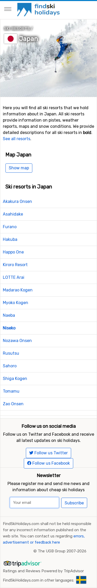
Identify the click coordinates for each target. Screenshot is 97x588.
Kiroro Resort (15, 264)
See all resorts (16, 138)
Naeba (9, 315)
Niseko (9, 327)
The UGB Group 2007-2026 (62, 551)
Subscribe (74, 502)
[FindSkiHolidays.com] (39, 9)
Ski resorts (17, 29)
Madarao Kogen (18, 290)
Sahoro (10, 365)
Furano (10, 226)
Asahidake (13, 214)
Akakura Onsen (17, 201)
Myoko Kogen (15, 302)
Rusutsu (11, 353)
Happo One (13, 252)
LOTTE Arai (13, 277)
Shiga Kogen (15, 378)
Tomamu (11, 391)
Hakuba (10, 239)
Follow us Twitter (50, 452)
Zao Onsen (13, 403)
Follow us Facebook (50, 463)
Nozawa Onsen (17, 340)
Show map (19, 167)
